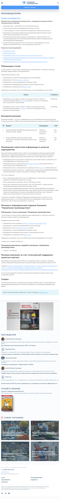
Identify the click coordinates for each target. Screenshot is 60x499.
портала (22, 100)
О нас (3, 477)
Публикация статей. (9, 51)
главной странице (33, 163)
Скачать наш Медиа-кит (10, 18)
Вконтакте (27, 87)
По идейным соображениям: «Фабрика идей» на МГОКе (17, 364)
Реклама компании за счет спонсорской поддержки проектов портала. (25, 62)
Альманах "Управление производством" (34, 223)
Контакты (4, 482)
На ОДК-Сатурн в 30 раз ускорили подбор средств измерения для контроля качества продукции (29, 373)
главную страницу (23, 80)
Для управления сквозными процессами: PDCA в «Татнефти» (18, 345)
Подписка (34, 480)
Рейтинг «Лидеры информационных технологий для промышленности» (36, 269)
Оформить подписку (30, 7)
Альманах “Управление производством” (12, 391)
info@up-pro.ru (43, 292)
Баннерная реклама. (9, 53)
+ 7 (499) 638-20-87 (7, 470)
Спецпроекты (5, 480)
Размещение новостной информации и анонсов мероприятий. (22, 55)
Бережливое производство (9, 438)
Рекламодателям (36, 477)
